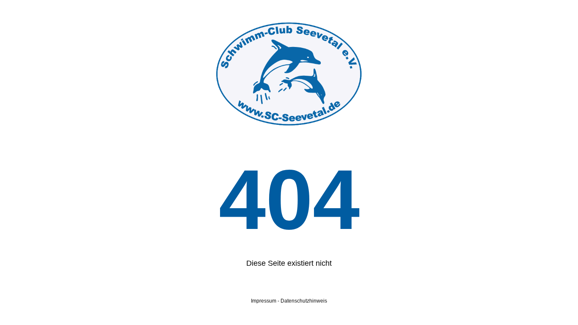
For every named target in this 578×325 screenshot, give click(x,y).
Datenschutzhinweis (304, 301)
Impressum (263, 301)
